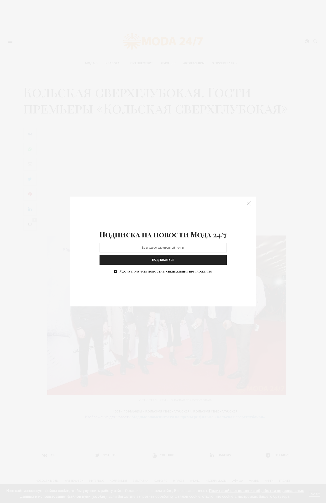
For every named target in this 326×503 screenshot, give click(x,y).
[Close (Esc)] (249, 204)
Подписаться (163, 260)
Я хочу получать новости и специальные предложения (166, 271)
